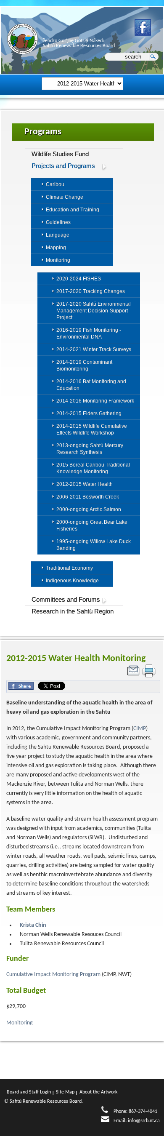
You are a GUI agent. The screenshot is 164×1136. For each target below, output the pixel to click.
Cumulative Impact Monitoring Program (53, 974)
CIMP (139, 728)
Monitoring (20, 1023)
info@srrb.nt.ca (144, 1120)
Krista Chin (33, 925)
